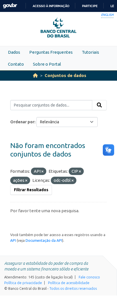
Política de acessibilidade (68, 283)
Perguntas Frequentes (51, 52)
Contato (16, 64)
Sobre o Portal (47, 64)
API (13, 240)
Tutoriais (90, 52)
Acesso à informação (51, 6)
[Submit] (99, 105)
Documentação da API (44, 240)
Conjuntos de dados (65, 75)
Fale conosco (89, 277)
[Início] (35, 75)
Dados (14, 52)
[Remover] (42, 171)
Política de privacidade (23, 283)
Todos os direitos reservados (73, 288)
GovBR (10, 6)
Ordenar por (22, 122)
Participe (90, 6)
